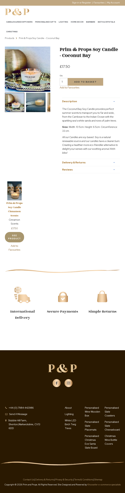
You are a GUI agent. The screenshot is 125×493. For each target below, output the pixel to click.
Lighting (63, 22)
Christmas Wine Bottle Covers (111, 439)
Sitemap (98, 479)
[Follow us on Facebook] (57, 383)
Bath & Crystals (106, 22)
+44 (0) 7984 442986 (21, 407)
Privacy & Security (64, 479)
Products (9, 38)
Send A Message (18, 414)
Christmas (12, 31)
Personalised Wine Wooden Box (92, 411)
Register (86, 2)
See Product (14, 237)
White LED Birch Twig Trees (70, 424)
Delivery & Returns (44, 479)
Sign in (75, 2)
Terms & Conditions (83, 479)
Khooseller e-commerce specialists (104, 484)
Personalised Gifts (45, 22)
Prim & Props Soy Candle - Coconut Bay (39, 38)
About (68, 407)
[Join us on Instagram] (68, 383)
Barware (90, 22)
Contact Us (28, 479)
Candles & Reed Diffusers (19, 22)
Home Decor (77, 22)
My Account (113, 2)
